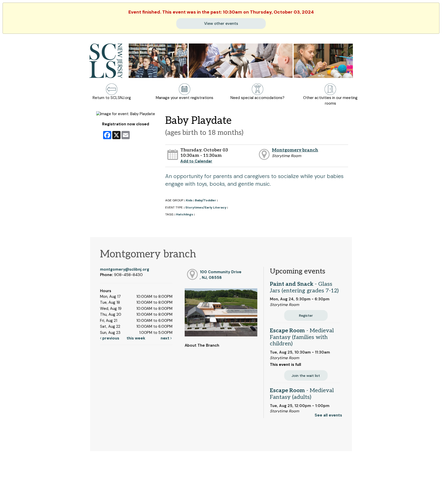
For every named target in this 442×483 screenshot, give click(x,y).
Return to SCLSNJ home (24, 474)
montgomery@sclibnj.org (124, 269)
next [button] (165, 338)
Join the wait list (306, 375)
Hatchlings (184, 214)
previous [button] (110, 338)
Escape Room (302, 337)
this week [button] (136, 338)
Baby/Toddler (205, 200)
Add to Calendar (196, 161)
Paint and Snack (304, 287)
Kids (189, 200)
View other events (221, 23)
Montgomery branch (295, 150)
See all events (328, 415)
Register (306, 315)
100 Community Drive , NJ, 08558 (220, 274)
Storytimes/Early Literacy (205, 207)
